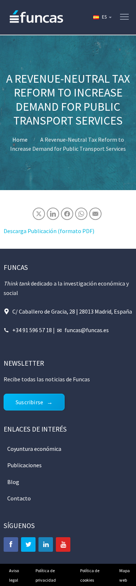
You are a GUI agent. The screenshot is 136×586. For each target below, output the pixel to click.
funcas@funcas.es (87, 330)
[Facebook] (11, 544)
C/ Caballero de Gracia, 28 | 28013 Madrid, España (72, 311)
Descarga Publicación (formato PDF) (49, 231)
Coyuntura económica (34, 448)
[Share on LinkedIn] (53, 214)
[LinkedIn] (45, 544)
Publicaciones (24, 465)
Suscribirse (29, 402)
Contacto (19, 498)
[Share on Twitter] (39, 214)
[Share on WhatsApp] (81, 214)
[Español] (102, 17)
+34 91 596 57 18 (32, 330)
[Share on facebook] (67, 214)
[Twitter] (28, 544)
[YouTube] (63, 544)
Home (20, 139)
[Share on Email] (95, 214)
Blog (13, 481)
